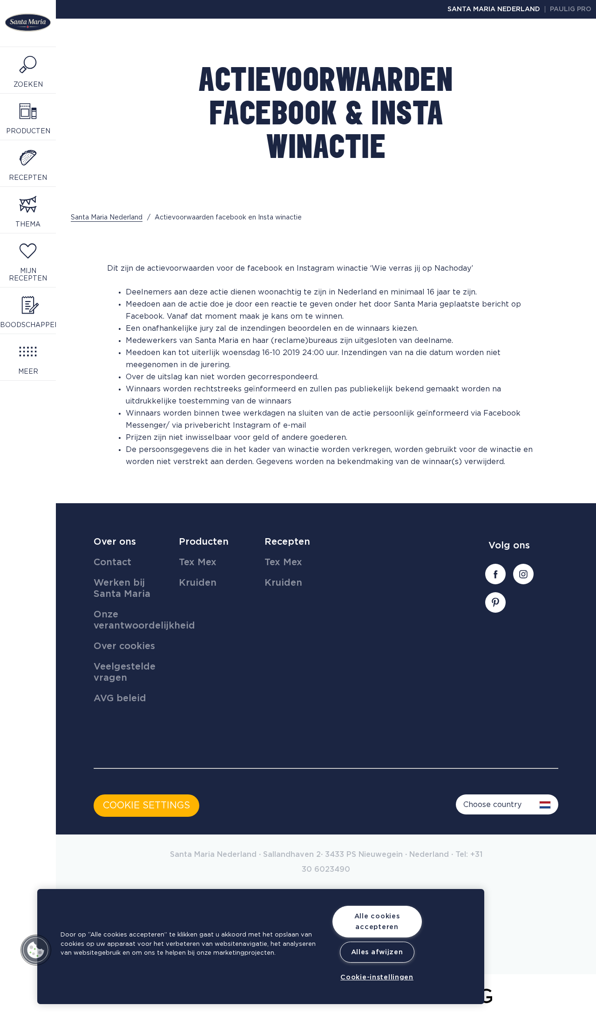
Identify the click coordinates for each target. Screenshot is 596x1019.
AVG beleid (120, 698)
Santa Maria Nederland (493, 9)
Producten (204, 542)
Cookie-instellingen (376, 977)
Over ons (115, 542)
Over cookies (124, 646)
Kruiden (198, 583)
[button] (36, 950)
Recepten (287, 542)
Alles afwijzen (377, 952)
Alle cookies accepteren (377, 921)
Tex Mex (198, 562)
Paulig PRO (570, 9)
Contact (112, 562)
